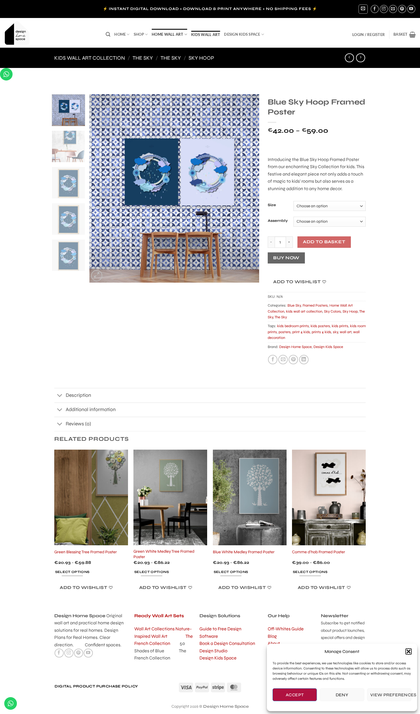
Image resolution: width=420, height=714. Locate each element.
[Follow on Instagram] (384, 9)
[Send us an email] (393, 9)
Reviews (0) (78, 424)
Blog (272, 636)
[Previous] (100, 188)
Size (272, 205)
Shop (139, 34)
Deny (342, 694)
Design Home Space (295, 347)
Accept (295, 694)
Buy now (286, 257)
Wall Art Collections (154, 628)
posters (285, 332)
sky (335, 332)
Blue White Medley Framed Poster (244, 552)
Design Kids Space (242, 34)
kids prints (340, 326)
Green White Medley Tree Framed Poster (163, 554)
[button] (408, 651)
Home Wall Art (167, 34)
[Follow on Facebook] (375, 9)
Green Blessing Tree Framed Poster (85, 552)
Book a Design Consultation (227, 643)
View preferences (390, 694)
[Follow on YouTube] (411, 9)
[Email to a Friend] (283, 359)
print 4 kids (301, 332)
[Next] (248, 188)
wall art (345, 332)
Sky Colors (332, 311)
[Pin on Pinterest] (293, 359)
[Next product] (349, 57)
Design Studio (213, 650)
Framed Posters (315, 305)
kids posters (320, 326)
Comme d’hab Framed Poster (318, 552)
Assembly (278, 221)
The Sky (143, 58)
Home (120, 34)
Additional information (91, 410)
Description (78, 395)
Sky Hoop (201, 58)
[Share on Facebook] (272, 359)
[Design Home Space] (50, 33)
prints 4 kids (321, 332)
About (274, 643)
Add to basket (324, 241)
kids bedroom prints (293, 326)
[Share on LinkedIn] (304, 359)
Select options (72, 572)
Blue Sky (294, 305)
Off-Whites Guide (286, 628)
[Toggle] (59, 396)
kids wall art (205, 34)
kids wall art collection (89, 58)
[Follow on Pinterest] (402, 9)
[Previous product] (360, 57)
